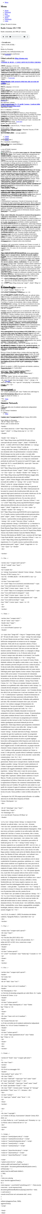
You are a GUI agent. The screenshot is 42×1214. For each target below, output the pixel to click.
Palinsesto (8, 12)
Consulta (7, 381)
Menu (6, 2)
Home (6, 10)
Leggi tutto (12, 78)
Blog (6, 14)
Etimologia (8, 19)
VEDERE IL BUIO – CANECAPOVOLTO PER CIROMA (21, 62)
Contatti (7, 16)
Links (6, 21)
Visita (6, 399)
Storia (6, 17)
